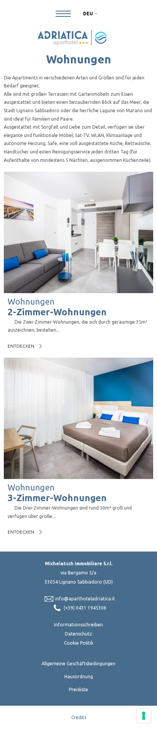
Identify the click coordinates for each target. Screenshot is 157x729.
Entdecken (21, 346)
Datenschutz (78, 633)
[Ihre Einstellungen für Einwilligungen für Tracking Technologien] (143, 715)
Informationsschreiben (78, 624)
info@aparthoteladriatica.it (85, 598)
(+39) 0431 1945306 (85, 607)
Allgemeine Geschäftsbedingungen (78, 663)
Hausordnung (78, 676)
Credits (78, 717)
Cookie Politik (78, 642)
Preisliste (78, 689)
